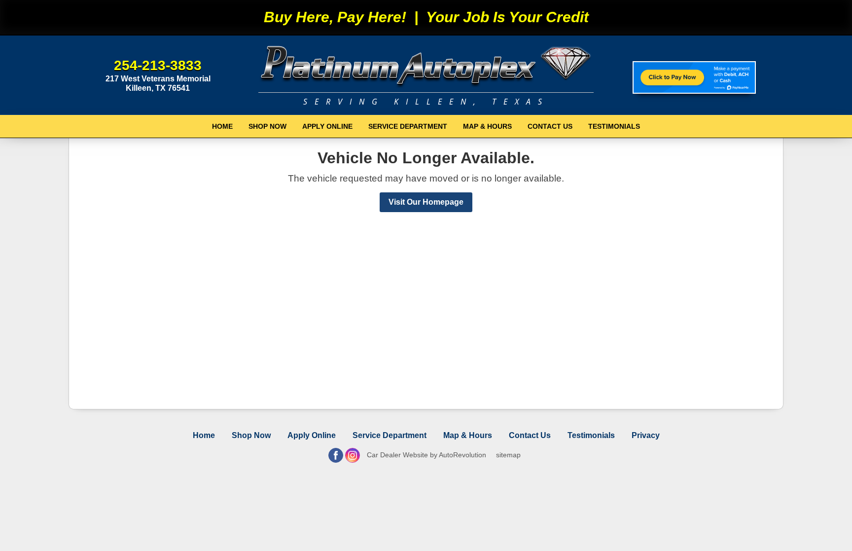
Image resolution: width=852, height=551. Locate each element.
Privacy (646, 435)
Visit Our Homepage (426, 202)
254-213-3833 (158, 65)
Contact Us (550, 126)
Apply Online (327, 126)
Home (222, 126)
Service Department (407, 126)
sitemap (508, 455)
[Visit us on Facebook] (335, 455)
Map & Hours (487, 126)
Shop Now (267, 126)
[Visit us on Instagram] (352, 455)
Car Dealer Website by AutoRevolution (426, 455)
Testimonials (614, 126)
